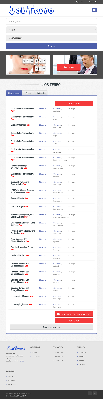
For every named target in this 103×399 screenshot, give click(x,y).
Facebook (12, 384)
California (57, 109)
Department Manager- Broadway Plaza (19, 166)
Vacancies (59, 352)
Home (34, 352)
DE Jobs (82, 364)
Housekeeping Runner (19, 304)
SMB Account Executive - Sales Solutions (23, 223)
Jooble (81, 360)
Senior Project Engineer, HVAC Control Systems (23, 215)
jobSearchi (20, 361)
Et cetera (42, 109)
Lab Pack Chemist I (18, 255)
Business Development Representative (20, 183)
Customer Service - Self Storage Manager (20, 264)
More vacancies (51, 326)
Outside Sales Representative (22, 108)
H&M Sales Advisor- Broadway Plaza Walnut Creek (22, 191)
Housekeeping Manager (20, 296)
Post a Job (80, 2)
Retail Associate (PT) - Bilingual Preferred (19, 240)
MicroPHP (21, 396)
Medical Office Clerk (18, 124)
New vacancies (14, 93)
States (28, 93)
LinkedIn (11, 380)
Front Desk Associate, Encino (22, 247)
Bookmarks (93, 2)
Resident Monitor (17, 198)
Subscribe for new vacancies (75, 313)
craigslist (82, 352)
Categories (41, 93)
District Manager (17, 206)
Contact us (36, 356)
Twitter (11, 376)
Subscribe (59, 360)
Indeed (81, 356)
